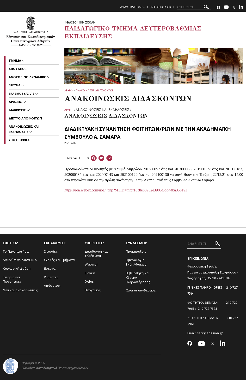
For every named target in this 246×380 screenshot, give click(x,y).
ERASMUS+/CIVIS (22, 93)
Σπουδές (51, 251)
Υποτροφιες (19, 140)
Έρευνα (50, 268)
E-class (90, 273)
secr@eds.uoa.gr (210, 333)
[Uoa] (10, 366)
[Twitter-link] (234, 8)
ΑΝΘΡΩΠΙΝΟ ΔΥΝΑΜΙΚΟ (28, 77)
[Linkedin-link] (241, 8)
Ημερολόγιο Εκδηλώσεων (136, 262)
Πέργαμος (92, 290)
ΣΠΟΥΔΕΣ (17, 68)
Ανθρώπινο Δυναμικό (20, 260)
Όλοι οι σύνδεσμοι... (142, 290)
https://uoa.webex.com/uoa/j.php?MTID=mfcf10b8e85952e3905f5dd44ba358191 (125, 190)
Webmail (91, 264)
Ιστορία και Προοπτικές (12, 279)
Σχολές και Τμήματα (59, 260)
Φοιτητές (51, 277)
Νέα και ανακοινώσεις (20, 290)
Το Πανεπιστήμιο (16, 251)
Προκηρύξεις (136, 251)
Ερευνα (15, 85)
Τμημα (15, 60)
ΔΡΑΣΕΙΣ (16, 102)
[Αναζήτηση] (206, 8)
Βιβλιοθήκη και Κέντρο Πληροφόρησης (138, 277)
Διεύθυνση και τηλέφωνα (96, 253)
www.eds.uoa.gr (132, 7)
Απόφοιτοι (52, 285)
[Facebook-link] (218, 8)
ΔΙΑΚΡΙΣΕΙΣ (18, 110)
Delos (89, 281)
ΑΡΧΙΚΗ (68, 90)
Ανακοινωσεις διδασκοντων (95, 90)
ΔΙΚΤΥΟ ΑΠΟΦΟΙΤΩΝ (25, 118)
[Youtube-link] (226, 8)
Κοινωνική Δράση (17, 268)
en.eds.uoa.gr (160, 7)
